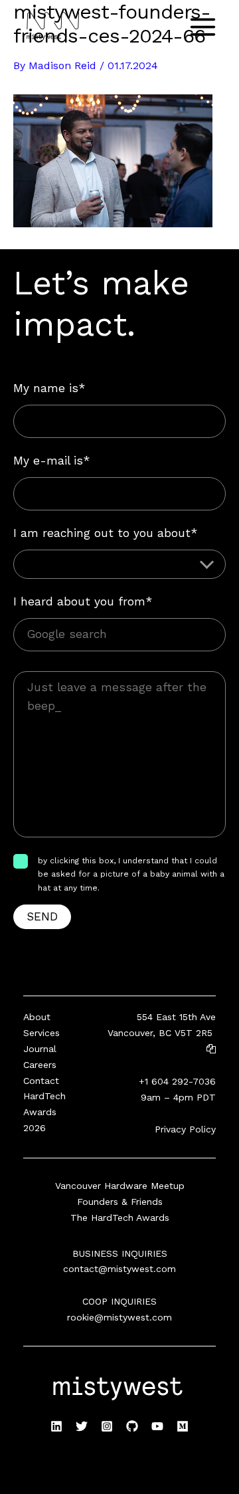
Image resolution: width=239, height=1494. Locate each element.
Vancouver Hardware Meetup (120, 1185)
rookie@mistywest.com (119, 1317)
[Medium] (183, 1426)
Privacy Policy (185, 1129)
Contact (41, 1080)
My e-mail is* (51, 460)
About (36, 1017)
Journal (39, 1048)
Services (41, 1032)
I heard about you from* (82, 601)
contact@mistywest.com (119, 1268)
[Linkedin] (56, 1426)
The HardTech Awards (119, 1217)
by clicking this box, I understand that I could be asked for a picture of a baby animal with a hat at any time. (131, 874)
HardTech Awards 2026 (44, 1112)
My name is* (49, 388)
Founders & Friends (120, 1201)
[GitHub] (132, 1426)
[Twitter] (82, 1426)
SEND (42, 916)
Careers (39, 1064)
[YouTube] (157, 1426)
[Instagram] (107, 1426)
